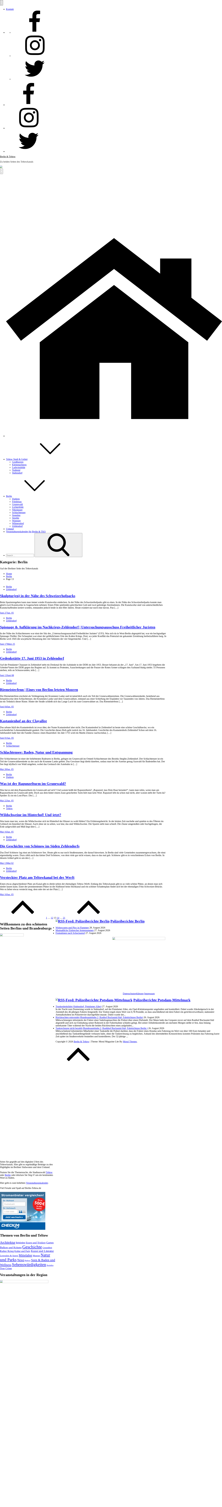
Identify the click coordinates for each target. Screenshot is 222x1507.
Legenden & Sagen (9, 1255)
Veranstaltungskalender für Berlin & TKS (26, 531)
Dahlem (16, 499)
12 (52, 917)
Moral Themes (130, 1041)
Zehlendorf (17, 526)
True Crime (6, 1268)
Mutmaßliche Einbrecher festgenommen (75, 930)
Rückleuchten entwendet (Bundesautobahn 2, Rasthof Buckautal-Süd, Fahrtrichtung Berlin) (99, 1017)
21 (64, 917)
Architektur (7, 1242)
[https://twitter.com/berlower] (34, 79)
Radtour (28, 1260)
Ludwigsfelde (18, 467)
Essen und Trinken (36, 1242)
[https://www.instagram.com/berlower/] (34, 55)
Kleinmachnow (19, 464)
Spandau (16, 515)
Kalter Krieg (7, 1251)
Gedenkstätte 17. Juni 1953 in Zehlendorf (32, 658)
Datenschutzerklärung (133, 993)
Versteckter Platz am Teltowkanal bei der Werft (37, 877)
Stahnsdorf (17, 473)
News (20, 1260)
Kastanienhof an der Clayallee (23, 721)
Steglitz (15, 518)
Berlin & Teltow (8, 156)
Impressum (149, 993)
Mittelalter (25, 1255)
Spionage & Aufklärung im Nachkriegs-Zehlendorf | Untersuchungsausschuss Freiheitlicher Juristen (77, 627)
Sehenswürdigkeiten (29, 1264)
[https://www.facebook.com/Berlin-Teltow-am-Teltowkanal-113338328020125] (34, 32)
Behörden (20, 1242)
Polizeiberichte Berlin (127, 921)
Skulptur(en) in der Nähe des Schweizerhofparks (37, 596)
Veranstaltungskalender (37, 1183)
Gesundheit (47, 1248)
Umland (10, 529)
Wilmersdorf (18, 523)
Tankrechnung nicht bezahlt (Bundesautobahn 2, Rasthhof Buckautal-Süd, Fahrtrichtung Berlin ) (102, 1028)
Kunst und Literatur (42, 1251)
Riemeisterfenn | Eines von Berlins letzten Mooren (39, 690)
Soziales (50, 1265)
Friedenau (17, 501)
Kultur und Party (22, 1251)
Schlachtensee (19, 512)
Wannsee (16, 520)
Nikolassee (17, 509)
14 (58, 917)
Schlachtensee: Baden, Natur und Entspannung (36, 752)
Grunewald (17, 504)
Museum (36, 1255)
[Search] (58, 545)
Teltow (9, 808)
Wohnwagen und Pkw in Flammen (72, 927)
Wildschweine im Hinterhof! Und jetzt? (30, 815)
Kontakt (10, 9)
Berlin (9, 496)
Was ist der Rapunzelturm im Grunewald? (33, 784)
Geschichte (32, 1246)
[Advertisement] (111, 197)
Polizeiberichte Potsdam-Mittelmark (161, 1000)
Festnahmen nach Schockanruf (70, 933)
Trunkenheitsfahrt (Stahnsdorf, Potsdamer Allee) (78, 1006)
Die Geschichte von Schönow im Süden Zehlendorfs (39, 846)
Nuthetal (16, 470)
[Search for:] (20, 555)
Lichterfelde (18, 507)
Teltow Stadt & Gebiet (16, 459)
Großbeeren (17, 462)
